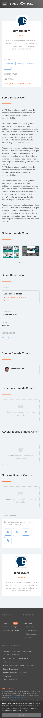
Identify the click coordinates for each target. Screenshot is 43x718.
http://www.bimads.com (17, 83)
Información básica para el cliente (15, 673)
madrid (4, 338)
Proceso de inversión (11, 655)
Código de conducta (10, 669)
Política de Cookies (10, 680)
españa (13, 338)
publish (7, 68)
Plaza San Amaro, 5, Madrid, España (15, 299)
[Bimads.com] (11, 251)
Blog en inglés (29, 627)
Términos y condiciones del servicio (16, 658)
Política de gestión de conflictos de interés (19, 665)
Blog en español (30, 630)
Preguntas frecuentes (11, 630)
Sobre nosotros (30, 634)
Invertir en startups (10, 627)
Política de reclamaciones (12, 662)
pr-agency (31, 63)
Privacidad (7, 676)
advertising (9, 63)
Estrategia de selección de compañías (17, 651)
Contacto (27, 637)
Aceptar (21, 715)
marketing (20, 63)
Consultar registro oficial (18, 697)
